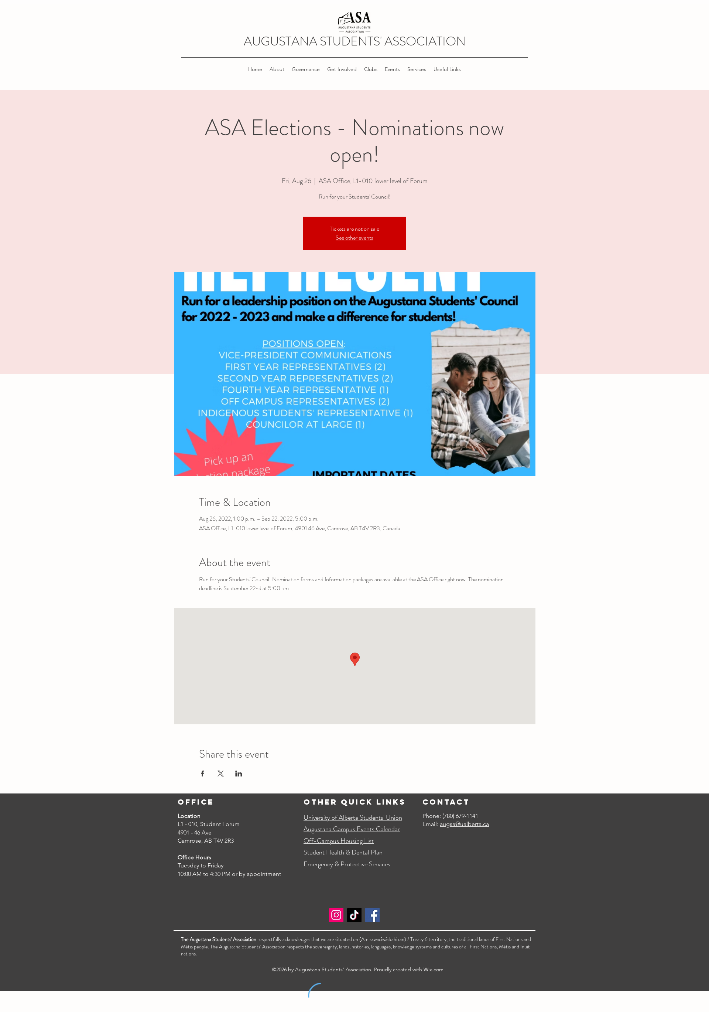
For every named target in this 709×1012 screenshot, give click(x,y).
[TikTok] (354, 915)
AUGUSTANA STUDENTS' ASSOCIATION (355, 41)
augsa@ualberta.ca (464, 823)
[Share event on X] (220, 773)
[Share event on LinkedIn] (238, 773)
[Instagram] (336, 915)
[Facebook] (372, 915)
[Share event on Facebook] (202, 773)
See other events (354, 237)
